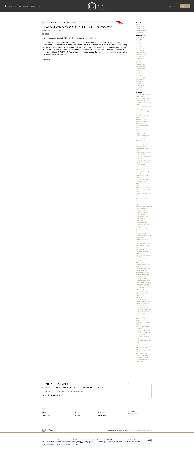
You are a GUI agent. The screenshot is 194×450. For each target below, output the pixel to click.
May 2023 (139, 89)
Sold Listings (140, 32)
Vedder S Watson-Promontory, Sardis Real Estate (143, 322)
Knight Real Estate (141, 222)
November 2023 (141, 79)
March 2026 (139, 47)
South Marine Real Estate (143, 282)
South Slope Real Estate (143, 284)
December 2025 (141, 52)
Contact (185, 6)
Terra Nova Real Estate (142, 307)
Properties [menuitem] (17, 6)
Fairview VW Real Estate (143, 160)
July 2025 (139, 60)
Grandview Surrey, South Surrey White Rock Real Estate (143, 189)
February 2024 (140, 78)
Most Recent (140, 37)
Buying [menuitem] (25, 6)
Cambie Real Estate (142, 110)
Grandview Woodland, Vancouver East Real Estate (142, 199)
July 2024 (139, 72)
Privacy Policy (130, 430)
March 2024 (139, 76)
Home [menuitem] (10, 6)
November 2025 (141, 54)
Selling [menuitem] (33, 6)
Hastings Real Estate (142, 210)
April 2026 (139, 45)
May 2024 (139, 74)
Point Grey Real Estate (142, 259)
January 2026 (140, 50)
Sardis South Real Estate (143, 280)
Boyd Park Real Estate (142, 98)
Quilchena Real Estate (142, 274)
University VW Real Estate (143, 309)
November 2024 (141, 66)
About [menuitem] (40, 6)
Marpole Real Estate (142, 233)
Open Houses (140, 28)
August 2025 (140, 58)
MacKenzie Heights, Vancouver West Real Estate (142, 230)
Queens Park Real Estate (143, 272)
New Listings (140, 26)
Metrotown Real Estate (143, 243)
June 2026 (139, 41)
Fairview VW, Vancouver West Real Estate (57, 32)
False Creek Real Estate (143, 166)
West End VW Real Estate (143, 330)
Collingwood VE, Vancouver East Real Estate (142, 125)
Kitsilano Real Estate (142, 216)
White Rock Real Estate (143, 344)
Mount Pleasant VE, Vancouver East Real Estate (142, 251)
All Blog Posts (140, 24)
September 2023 (141, 83)
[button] (174, 6)
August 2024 (140, 70)
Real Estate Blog (141, 30)
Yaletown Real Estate (142, 357)
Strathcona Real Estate (143, 301)
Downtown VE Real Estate (143, 143)
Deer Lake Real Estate (142, 137)
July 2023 (139, 87)
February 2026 (140, 49)
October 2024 (140, 68)
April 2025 (139, 62)
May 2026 (139, 43)
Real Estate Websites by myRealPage (143, 430)
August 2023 (140, 85)
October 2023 (140, 81)
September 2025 (141, 56)
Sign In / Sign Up (174, 6)
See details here (90, 38)
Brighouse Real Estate (142, 100)
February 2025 (140, 64)
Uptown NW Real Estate (143, 315)
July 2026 (139, 39)
